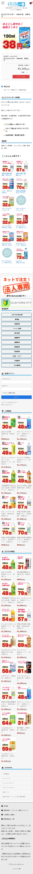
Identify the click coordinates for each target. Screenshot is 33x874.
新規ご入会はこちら (7, 404)
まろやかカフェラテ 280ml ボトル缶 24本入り (9, 652)
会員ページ (6, 792)
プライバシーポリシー (9, 787)
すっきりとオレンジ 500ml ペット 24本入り (9, 626)
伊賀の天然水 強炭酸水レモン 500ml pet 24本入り (24, 514)
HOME (6, 806)
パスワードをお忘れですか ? (9, 402)
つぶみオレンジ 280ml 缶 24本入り (8, 756)
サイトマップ (6, 778)
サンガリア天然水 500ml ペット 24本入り (24, 460)
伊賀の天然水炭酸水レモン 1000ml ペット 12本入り (8, 540)
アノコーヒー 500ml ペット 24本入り (23, 652)
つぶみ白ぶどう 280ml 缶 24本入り (8, 730)
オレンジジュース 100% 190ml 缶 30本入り (8, 514)
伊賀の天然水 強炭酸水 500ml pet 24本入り (24, 626)
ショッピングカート (8, 783)
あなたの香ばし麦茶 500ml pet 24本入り (24, 488)
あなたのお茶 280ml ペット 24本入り (8, 574)
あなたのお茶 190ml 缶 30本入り (8, 434)
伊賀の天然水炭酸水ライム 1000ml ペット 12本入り (24, 540)
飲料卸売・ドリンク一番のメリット (16, 810)
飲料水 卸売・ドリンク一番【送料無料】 (14, 796)
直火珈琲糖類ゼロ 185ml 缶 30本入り (24, 574)
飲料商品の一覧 (9, 819)
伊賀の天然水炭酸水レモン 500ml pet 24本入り (9, 704)
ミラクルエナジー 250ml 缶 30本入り (23, 678)
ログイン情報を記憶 (9, 393)
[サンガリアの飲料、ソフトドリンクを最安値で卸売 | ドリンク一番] (16, 5)
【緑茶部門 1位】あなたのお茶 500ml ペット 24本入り (8, 488)
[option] (16, 35)
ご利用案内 (6, 774)
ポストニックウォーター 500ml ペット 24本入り (24, 434)
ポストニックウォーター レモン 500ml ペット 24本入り (8, 461)
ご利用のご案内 (9, 815)
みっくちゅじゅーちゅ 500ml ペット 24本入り (24, 600)
